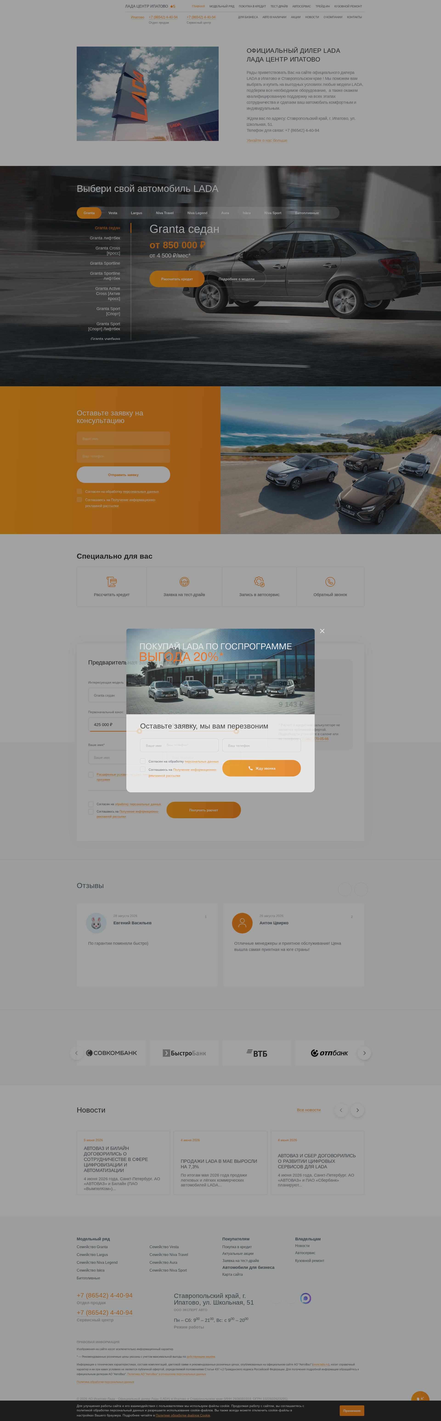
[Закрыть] (322, 631)
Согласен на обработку (184, 761)
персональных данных (202, 761)
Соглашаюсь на (183, 772)
